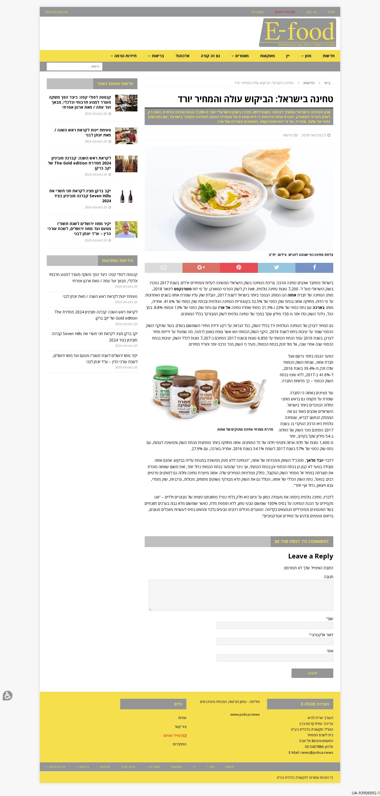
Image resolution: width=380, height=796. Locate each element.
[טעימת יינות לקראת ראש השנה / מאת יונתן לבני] (126, 136)
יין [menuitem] (288, 55)
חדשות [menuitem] (329, 55)
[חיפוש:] (74, 66)
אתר (330, 650)
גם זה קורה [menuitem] (210, 55)
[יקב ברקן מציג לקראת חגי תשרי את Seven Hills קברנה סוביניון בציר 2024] (126, 196)
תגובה (328, 576)
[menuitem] (284, 12)
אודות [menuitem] (331, 12)
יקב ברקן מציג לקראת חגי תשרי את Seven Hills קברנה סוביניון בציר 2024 (80, 195)
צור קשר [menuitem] (311, 12)
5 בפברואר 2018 (314, 135)
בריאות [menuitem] (158, 55)
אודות (182, 717)
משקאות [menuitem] (267, 55)
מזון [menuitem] (308, 55)
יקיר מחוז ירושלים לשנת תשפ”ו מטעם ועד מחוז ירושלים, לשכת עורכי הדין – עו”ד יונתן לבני (79, 228)
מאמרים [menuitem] (242, 55)
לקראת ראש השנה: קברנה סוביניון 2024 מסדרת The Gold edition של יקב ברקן (79, 163)
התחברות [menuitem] (258, 12)
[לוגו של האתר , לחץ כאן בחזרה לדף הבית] (268, 46)
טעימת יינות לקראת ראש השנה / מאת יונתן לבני (83, 132)
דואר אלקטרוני (322, 634)
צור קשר (180, 726)
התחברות (179, 744)
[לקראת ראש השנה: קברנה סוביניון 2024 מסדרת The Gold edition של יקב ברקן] (126, 164)
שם (330, 618)
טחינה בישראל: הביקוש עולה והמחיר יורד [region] (282, 82)
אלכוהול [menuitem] (182, 55)
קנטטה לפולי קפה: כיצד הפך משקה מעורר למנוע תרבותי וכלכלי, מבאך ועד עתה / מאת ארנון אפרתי (80, 102)
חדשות (288, 135)
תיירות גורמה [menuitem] (125, 55)
